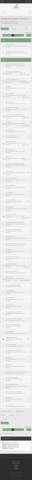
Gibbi (8, 231)
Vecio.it (13, 461)
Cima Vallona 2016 (10, 297)
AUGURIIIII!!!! (9, 249)
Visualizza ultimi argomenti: (12, 411)
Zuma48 (11, 320)
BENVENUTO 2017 (10, 236)
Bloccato (5, 28)
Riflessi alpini (9, 156)
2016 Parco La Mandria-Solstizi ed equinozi (16, 244)
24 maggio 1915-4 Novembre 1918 (14, 392)
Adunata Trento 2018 (11, 136)
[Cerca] (29, 12)
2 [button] (15, 35)
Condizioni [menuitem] (16, 468)
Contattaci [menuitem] (16, 465)
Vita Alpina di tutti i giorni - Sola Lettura (15, 19)
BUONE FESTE (9, 364)
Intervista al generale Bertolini (13, 285)
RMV (10, 201)
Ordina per (7, 415)
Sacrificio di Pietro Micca (12, 271)
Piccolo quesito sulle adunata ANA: (14, 312)
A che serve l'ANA (10, 290)
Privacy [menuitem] (16, 467)
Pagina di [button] (7, 35)
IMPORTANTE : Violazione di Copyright (15, 51)
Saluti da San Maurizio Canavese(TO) (14, 222)
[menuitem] (29, 1)
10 (26, 217)
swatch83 (11, 278)
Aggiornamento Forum (11, 337)
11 (28, 217)
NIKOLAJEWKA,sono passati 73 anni (14, 350)
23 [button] (27, 35)
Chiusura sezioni (10, 44)
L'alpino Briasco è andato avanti (13, 229)
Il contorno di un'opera (11, 214)
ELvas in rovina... (9, 277)
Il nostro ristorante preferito (12, 79)
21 (24, 74)
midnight (11, 216)
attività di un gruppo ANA (12, 377)
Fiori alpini (8, 122)
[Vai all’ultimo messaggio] (30, 46)
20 (22, 74)
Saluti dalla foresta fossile (12, 384)
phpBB (11, 472)
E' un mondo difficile (10, 200)
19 (20, 74)
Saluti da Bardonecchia (11, 178)
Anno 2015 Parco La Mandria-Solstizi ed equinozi (17, 372)
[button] (30, 35)
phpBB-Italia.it (20, 475)
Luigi (8, 286)
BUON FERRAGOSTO (10, 130)
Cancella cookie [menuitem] (16, 463)
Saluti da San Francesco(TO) (12, 256)
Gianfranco (11, 65)
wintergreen (10, 292)
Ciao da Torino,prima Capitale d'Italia (15, 114)
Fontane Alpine (9, 171)
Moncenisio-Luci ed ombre (12, 107)
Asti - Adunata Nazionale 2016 (13, 324)
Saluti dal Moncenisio (11, 141)
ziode (8, 306)
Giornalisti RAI (9, 305)
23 (28, 74)
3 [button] (17, 35)
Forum (18, 461)
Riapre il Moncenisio (10, 185)
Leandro (11, 299)
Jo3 (8, 137)
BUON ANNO (9, 357)
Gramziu (19, 473)
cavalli (10, 194)
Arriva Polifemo (9, 101)
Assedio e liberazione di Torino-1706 (14, 64)
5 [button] (22, 35)
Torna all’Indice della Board (8, 433)
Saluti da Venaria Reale (11, 264)
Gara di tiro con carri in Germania (14, 319)
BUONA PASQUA (10, 207)
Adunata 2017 (9, 397)
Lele (8, 326)
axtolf (8, 46)
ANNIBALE (8, 86)
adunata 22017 (9, 192)
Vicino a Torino (9, 404)
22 (26, 74)
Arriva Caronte (9, 149)
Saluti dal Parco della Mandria (13, 71)
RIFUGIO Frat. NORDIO (11, 344)
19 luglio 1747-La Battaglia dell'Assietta (15, 164)
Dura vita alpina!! (10, 93)
